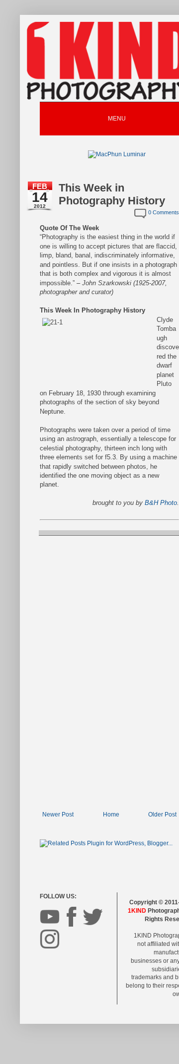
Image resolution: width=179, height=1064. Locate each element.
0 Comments (163, 212)
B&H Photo (161, 502)
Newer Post (58, 814)
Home (111, 814)
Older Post (162, 814)
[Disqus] (109, 672)
